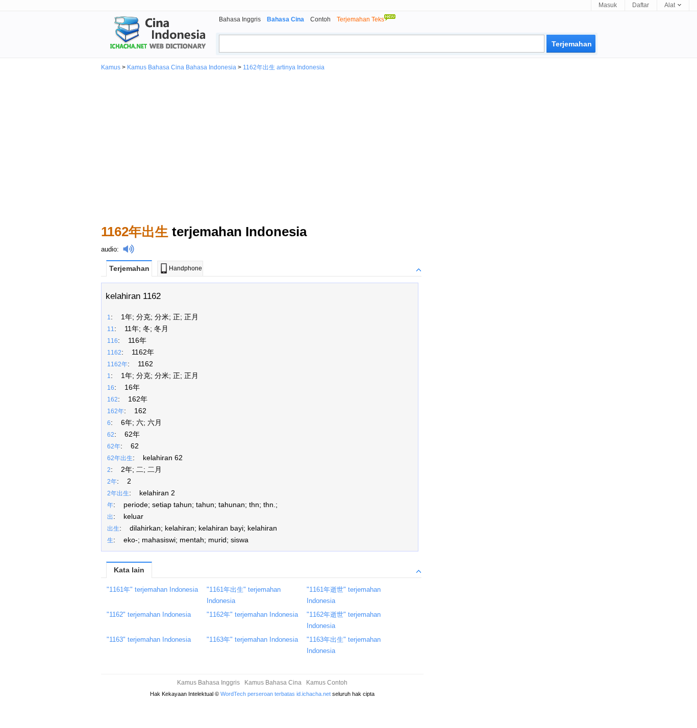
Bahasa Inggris (240, 19)
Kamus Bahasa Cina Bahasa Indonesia (181, 67)
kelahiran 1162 (133, 296)
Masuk (608, 5)
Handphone (185, 268)
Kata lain (129, 570)
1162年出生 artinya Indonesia (284, 67)
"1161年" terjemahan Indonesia (152, 589)
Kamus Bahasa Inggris (208, 682)
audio (109, 249)
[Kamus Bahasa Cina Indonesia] (154, 34)
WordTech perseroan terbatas (257, 694)
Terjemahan (129, 268)
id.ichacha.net (313, 694)
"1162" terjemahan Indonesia (149, 614)
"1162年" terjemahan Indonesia (252, 614)
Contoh (320, 19)
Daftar (640, 5)
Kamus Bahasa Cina (273, 682)
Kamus (110, 67)
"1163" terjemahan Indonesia (149, 639)
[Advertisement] (348, 147)
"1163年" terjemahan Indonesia (252, 639)
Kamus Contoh (326, 682)
